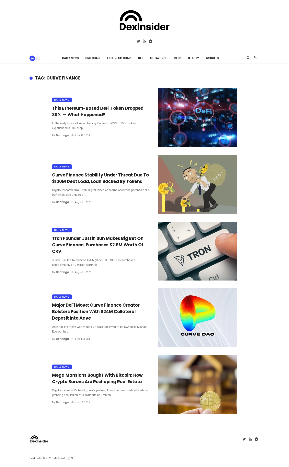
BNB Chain (92, 58)
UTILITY (193, 58)
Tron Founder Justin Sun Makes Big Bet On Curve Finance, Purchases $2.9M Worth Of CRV (98, 244)
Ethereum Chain (119, 58)
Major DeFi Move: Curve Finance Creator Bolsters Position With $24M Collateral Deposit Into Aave (96, 311)
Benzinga (62, 135)
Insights (212, 58)
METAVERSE (158, 58)
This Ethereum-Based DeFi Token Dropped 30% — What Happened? (98, 111)
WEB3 (177, 58)
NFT (141, 58)
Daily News (70, 58)
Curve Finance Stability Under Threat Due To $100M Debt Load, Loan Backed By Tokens (100, 178)
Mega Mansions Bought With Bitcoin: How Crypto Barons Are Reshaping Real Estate (97, 378)
